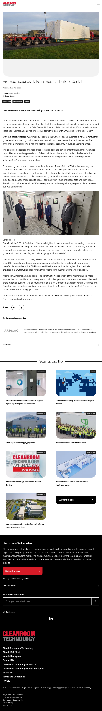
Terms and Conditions (14, 676)
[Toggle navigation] (98, 4)
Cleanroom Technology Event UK (20, 664)
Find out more (9, 586)
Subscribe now (66, 500)
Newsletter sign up (12, 656)
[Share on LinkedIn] (14, 307)
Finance (27, 101)
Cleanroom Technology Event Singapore (23, 668)
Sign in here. (25, 579)
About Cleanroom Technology (18, 648)
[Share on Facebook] (21, 307)
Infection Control (17, 101)
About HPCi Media (12, 652)
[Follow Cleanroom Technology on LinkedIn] (51, 619)
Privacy (6, 681)
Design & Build (7, 101)
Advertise (7, 672)
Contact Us (8, 660)
